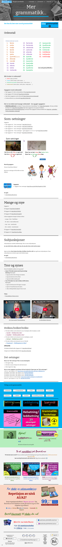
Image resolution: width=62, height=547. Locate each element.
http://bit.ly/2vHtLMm (24, 94)
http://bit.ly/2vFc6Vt (30, 92)
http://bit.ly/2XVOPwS (25, 378)
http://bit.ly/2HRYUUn (27, 126)
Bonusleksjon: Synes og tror (12, 296)
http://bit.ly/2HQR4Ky (27, 128)
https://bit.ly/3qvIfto (44, 106)
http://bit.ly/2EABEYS (15, 208)
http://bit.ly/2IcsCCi (26, 124)
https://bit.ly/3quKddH (17, 107)
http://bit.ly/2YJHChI (16, 211)
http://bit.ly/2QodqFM (17, 214)
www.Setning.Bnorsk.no (11, 194)
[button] (60, 1)
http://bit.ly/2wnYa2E (16, 229)
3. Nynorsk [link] (48, 1)
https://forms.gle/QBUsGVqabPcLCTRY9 (36, 186)
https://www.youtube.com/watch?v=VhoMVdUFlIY (31, 376)
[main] (31, 10)
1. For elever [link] (31, 1)
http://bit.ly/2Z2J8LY (42, 130)
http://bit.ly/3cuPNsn (17, 232)
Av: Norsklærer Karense (45, 320)
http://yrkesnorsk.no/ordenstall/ (30, 96)
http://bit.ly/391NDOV (28, 372)
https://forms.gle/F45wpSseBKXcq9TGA (14, 109)
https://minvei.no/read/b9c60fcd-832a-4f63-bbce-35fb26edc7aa (31, 371)
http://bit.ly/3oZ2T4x (29, 373)
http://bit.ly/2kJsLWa (26, 351)
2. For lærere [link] (40, 1)
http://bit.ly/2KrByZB (29, 375)
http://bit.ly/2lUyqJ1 (27, 348)
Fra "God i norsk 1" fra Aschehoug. (17, 320)
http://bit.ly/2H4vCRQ (25, 98)
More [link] (55, 1)
